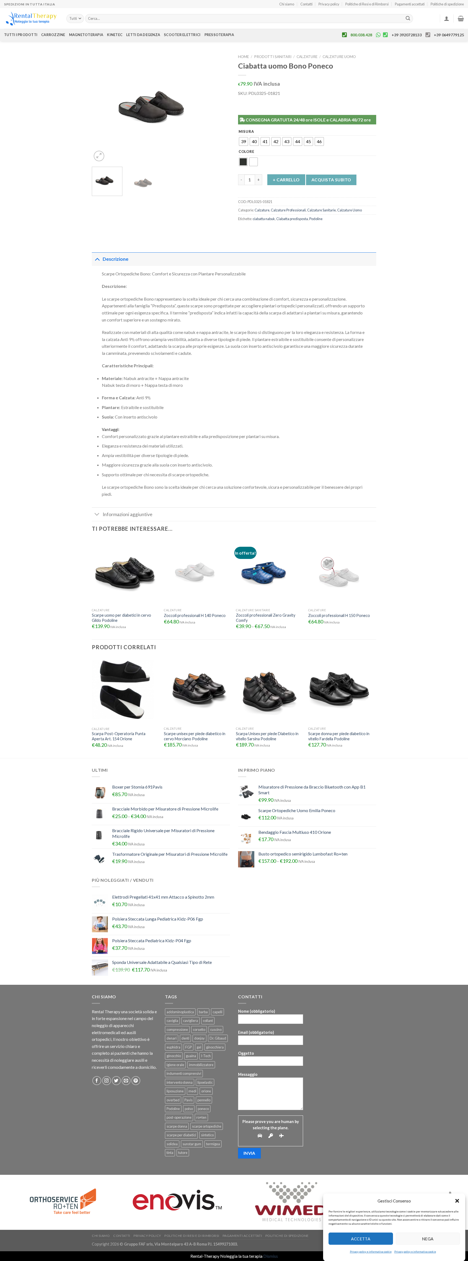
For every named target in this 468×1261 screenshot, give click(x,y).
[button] (457, 1201)
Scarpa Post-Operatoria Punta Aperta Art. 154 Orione (118, 736)
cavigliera (190, 1020)
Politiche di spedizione (447, 4)
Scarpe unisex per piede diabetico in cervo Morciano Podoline (194, 736)
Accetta (360, 1238)
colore (246, 152)
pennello (203, 1100)
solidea (172, 1144)
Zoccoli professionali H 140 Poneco (195, 615)
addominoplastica (180, 1012)
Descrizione (115, 259)
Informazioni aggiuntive (127, 514)
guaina (191, 1056)
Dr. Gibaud (218, 1038)
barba (203, 1012)
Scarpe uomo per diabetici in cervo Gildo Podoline (121, 618)
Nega (428, 1238)
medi (192, 1091)
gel (199, 1047)
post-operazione (179, 1117)
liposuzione (175, 1091)
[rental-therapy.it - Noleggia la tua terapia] (31, 18)
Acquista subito (331, 179)
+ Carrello (286, 179)
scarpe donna (177, 1126)
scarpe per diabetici (181, 1135)
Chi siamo (286, 4)
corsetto (199, 1029)
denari (172, 1038)
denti (185, 1038)
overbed (173, 1100)
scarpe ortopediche (206, 1126)
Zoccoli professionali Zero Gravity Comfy (265, 618)
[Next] (220, 107)
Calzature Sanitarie (321, 210)
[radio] (243, 141)
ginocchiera (215, 1047)
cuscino (216, 1029)
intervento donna (180, 1082)
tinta (170, 1152)
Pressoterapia (219, 35)
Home (243, 56)
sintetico (207, 1135)
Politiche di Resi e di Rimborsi (367, 4)
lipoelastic (205, 1082)
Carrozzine (53, 35)
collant (208, 1020)
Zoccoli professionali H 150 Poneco (339, 615)
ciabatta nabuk (264, 219)
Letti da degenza (143, 35)
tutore (182, 1152)
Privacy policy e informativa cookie (371, 1251)
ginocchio (174, 1056)
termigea (213, 1144)
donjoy (199, 1038)
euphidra (173, 1047)
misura (246, 132)
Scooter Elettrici (182, 35)
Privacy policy (328, 4)
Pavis (188, 1100)
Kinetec (114, 35)
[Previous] (101, 107)
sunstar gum (192, 1144)
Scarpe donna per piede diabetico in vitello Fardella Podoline (338, 736)
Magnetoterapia (86, 35)
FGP (188, 1047)
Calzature (307, 56)
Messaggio (248, 1074)
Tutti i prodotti (20, 35)
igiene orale (175, 1065)
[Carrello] (461, 18)
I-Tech (206, 1056)
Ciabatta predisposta (292, 219)
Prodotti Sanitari (272, 56)
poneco (203, 1108)
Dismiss (270, 1256)
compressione (177, 1029)
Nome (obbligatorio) (256, 1011)
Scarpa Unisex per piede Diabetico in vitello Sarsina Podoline (267, 736)
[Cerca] (407, 18)
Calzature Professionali (288, 210)
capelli (217, 1012)
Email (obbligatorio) (256, 1032)
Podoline (316, 219)
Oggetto (246, 1053)
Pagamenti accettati (410, 4)
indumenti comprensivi (184, 1073)
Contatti (306, 4)
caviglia (172, 1020)
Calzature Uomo (339, 56)
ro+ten (201, 1117)
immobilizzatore (201, 1065)
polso (189, 1108)
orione (206, 1091)
